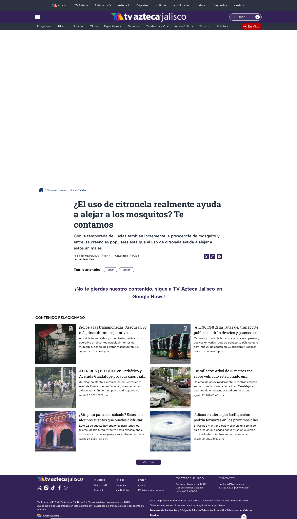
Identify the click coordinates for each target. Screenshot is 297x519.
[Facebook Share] (219, 256)
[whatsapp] (66, 488)
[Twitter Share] (206, 256)
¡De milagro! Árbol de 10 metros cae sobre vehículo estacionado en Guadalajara (223, 373)
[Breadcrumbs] (43, 189)
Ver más (149, 462)
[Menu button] (51, 17)
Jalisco (127, 269)
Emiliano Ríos (86, 259)
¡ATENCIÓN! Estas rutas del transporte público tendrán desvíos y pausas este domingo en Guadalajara (226, 330)
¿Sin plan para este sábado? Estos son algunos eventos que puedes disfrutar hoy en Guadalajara (111, 417)
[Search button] (257, 17)
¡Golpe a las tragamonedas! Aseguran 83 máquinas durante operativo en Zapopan (113, 330)
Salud (110, 269)
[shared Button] (212, 256)
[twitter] (39, 489)
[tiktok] (52, 489)
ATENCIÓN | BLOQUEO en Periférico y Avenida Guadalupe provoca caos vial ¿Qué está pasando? (111, 373)
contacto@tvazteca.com (232, 484)
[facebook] (59, 489)
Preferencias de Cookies (186, 500)
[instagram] (46, 489)
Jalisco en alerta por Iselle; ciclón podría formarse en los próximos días (226, 417)
